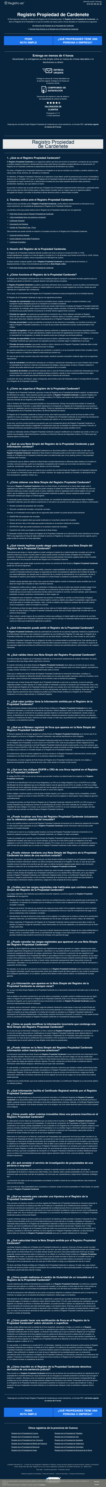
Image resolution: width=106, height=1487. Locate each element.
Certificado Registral (17, 220)
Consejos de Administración (77, 1473)
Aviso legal (39, 1469)
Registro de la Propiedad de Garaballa (69, 1440)
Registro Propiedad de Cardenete (53, 14)
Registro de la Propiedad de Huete (24, 1450)
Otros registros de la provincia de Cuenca (53, 1428)
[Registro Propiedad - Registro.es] (14, 3)
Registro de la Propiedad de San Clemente (27, 1440)
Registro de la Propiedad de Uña (67, 1436)
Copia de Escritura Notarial (19, 235)
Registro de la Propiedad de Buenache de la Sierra (73, 1450)
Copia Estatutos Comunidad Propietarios (25, 238)
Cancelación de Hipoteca (19, 224)
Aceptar (97, 1484)
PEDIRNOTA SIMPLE (28, 40)
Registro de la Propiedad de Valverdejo (69, 1447)
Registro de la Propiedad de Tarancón (25, 1436)
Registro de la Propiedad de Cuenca (24, 1433)
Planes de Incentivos (48, 1473)
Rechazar (96, 1481)
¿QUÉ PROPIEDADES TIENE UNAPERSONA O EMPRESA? (77, 40)
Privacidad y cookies (64, 1469)
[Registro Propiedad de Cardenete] (29, 29)
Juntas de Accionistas (61, 1473)
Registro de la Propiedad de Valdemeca (69, 1443)
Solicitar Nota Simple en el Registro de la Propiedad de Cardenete (54, 29)
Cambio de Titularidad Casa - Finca (23, 227)
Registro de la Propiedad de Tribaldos (68, 1433)
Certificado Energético (18, 242)
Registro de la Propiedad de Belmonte (25, 1447)
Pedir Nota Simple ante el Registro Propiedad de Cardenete (32, 214)
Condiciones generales (50, 1469)
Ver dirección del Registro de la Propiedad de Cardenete (53, 25)
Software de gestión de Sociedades (31, 1473)
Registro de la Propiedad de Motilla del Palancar (29, 1443)
